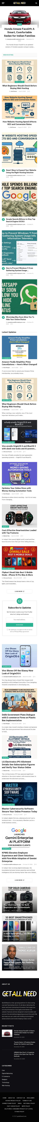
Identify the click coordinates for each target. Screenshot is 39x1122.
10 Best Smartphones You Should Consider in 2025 (19, 934)
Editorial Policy (29, 1103)
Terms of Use (27, 1100)
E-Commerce (6, 358)
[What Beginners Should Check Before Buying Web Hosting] (19, 71)
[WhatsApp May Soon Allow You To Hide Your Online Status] (19, 296)
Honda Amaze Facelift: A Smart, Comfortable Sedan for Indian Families (19, 32)
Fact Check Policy (13, 1106)
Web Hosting (8, 55)
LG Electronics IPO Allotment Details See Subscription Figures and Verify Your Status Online (18, 764)
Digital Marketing (8, 442)
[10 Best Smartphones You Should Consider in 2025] (19, 928)
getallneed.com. (22, 1116)
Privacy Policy (18, 631)
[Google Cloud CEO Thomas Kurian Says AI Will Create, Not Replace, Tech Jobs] (19, 957)
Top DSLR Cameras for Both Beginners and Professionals (17, 906)
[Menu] (3, 3)
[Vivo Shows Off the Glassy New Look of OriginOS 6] (19, 656)
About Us (11, 1098)
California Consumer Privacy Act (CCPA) (18, 1109)
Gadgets (5, 526)
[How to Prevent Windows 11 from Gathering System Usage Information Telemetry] (19, 247)
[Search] (36, 3)
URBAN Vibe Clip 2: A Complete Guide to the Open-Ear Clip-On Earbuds (24, 1054)
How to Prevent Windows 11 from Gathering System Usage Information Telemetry (19, 270)
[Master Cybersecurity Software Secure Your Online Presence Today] (19, 794)
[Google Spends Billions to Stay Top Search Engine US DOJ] (19, 199)
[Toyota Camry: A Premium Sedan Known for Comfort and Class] (7, 1044)
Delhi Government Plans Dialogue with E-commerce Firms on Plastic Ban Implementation (19, 718)
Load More (19, 591)
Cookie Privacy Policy (13, 1100)
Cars (3, 1070)
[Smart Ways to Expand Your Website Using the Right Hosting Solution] (19, 150)
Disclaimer (30, 1098)
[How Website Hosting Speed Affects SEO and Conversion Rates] (19, 107)
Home (4, 1098)
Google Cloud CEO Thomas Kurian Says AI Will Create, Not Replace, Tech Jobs (19, 962)
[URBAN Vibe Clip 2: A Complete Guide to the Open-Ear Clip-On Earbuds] (7, 1054)
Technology (6, 666)
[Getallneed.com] (19, 3)
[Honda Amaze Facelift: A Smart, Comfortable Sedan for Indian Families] (19, 17)
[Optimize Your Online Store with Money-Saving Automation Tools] (19, 473)
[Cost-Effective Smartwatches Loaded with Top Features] (19, 516)
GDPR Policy (26, 1106)
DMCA (19, 1103)
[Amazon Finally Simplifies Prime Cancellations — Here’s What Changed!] (19, 347)
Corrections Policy (9, 1103)
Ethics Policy (19, 1111)
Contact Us (21, 1098)
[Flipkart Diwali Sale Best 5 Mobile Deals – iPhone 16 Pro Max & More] (19, 558)
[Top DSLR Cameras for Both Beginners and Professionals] (19, 900)
